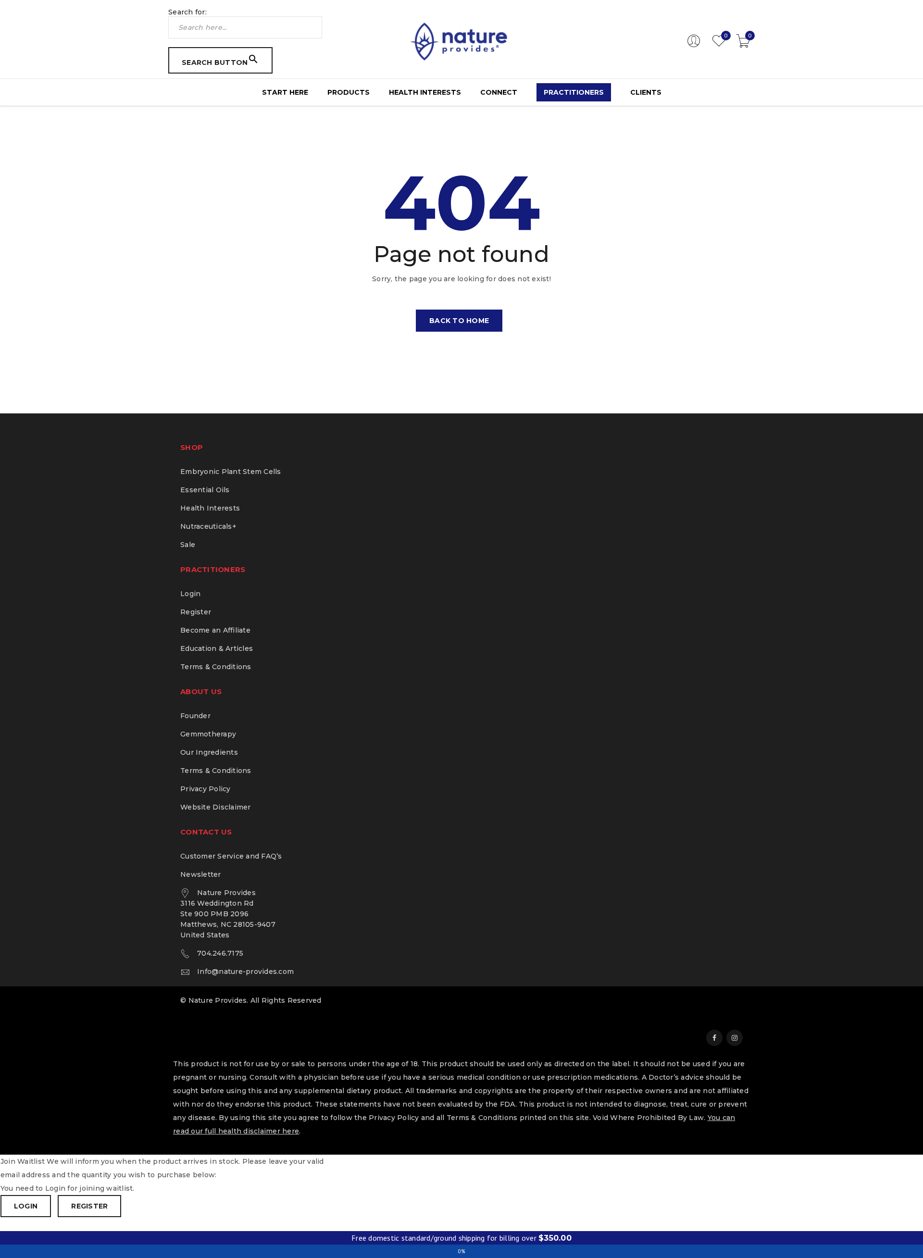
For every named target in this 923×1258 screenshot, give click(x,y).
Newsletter (200, 874)
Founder (195, 715)
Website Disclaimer (215, 807)
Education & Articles (216, 648)
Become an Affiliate (215, 630)
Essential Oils (205, 490)
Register (195, 612)
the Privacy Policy (386, 1117)
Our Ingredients (209, 752)
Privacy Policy (205, 789)
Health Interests (210, 508)
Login (190, 593)
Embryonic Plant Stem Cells (230, 471)
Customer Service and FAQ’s (231, 856)
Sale (187, 544)
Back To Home (459, 320)
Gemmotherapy (208, 734)
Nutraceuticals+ (208, 526)
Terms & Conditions (215, 666)
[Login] (693, 45)
